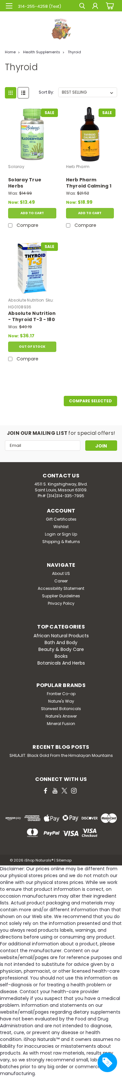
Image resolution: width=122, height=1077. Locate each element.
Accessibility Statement (61, 588)
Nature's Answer (61, 716)
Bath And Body (61, 642)
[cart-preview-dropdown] (109, 5)
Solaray (16, 166)
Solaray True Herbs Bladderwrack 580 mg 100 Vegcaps (31, 183)
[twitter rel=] (64, 791)
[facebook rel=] (45, 791)
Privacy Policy (61, 603)
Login (50, 534)
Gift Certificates (61, 519)
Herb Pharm (78, 166)
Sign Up (69, 534)
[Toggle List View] (23, 92)
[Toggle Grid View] (10, 92)
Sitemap (64, 860)
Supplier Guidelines (61, 596)
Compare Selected (90, 401)
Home (10, 52)
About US (61, 573)
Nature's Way (61, 701)
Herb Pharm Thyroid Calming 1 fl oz (88, 183)
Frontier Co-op (61, 693)
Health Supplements (41, 52)
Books (61, 656)
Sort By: (46, 92)
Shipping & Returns (61, 541)
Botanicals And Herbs (61, 663)
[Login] (95, 6)
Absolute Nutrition (26, 300)
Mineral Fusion (61, 723)
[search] (82, 6)
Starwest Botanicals (61, 708)
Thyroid (74, 52)
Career (61, 581)
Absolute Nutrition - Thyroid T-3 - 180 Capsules (32, 316)
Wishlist (61, 526)
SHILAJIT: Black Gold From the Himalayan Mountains (61, 755)
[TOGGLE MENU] (9, 6)
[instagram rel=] (74, 791)
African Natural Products (61, 635)
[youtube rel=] (55, 791)
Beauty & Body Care (61, 649)
